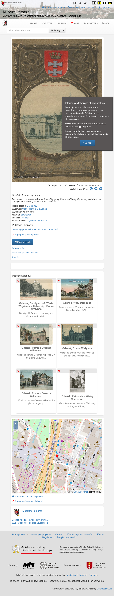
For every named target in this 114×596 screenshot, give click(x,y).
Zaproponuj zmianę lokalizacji (28, 500)
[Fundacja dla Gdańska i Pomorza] (5, 23)
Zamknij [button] (88, 142)
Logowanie (105, 7)
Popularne (61, 22)
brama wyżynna (19, 229)
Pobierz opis (18, 248)
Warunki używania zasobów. (25, 252)
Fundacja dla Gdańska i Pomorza (81, 574)
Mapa (76, 22)
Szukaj (56, 30)
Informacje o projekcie (54, 7)
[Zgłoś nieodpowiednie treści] (91, 189)
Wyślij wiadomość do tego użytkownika (30, 522)
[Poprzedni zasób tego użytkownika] (95, 189)
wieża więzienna (45, 229)
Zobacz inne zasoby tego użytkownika (30, 519)
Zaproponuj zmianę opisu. (26, 234)
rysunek (25, 217)
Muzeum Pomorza (32, 510)
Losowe (105, 22)
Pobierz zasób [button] (24, 241)
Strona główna (18, 534)
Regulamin (47, 537)
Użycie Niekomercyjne (37, 220)
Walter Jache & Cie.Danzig (34, 208)
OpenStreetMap (80, 491)
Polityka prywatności (66, 537)
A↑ (86, 2)
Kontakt (100, 534)
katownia (32, 229)
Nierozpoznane (90, 22)
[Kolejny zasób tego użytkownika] (100, 189)
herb (56, 229)
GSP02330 (32, 205)
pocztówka (26, 214)
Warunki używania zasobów (83, 7)
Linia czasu (47, 22)
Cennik (15, 256)
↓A (74, 2)
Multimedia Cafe (104, 588)
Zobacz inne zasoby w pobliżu (28, 496)
